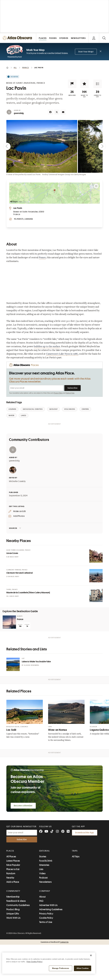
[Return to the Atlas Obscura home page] (18, 38)
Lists (41, 869)
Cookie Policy (46, 918)
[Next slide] (102, 146)
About (42, 897)
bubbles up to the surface (47, 346)
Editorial (44, 851)
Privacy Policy (58, 393)
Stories (42, 856)
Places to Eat (13, 869)
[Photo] (96, 556)
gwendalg (19, 113)
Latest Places (13, 861)
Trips (75, 851)
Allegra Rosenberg (31, 665)
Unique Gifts (12, 914)
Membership (13, 897)
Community (13, 891)
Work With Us (13, 918)
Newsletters (45, 882)
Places (10, 851)
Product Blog (13, 909)
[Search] (104, 38)
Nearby (10, 878)
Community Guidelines (18, 905)
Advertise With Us (48, 905)
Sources (13, 528)
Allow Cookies (83, 968)
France (42, 258)
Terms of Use (70, 393)
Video (42, 873)
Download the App (84, 833)
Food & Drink (45, 861)
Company (44, 891)
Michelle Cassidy (17, 481)
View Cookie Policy (34, 962)
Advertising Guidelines (50, 909)
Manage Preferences (60, 968)
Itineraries (44, 865)
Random (10, 873)
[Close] (91, 955)
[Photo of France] (9, 622)
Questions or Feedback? (54, 942)
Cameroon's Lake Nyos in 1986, (62, 354)
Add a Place (12, 882)
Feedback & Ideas (16, 901)
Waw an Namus (57, 729)
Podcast (43, 878)
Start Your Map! (85, 52)
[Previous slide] (7, 146)
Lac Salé (11, 729)
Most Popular (13, 865)
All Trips (75, 856)
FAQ (41, 901)
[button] (72, 84)
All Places (11, 856)
